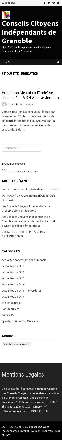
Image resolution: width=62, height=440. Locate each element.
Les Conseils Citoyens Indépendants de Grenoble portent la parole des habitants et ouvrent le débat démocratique (28, 221)
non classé (47, 87)
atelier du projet (12, 303)
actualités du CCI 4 (13, 284)
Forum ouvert (10, 309)
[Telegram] (54, 2)
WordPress (54, 430)
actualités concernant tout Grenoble (24, 260)
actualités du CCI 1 (13, 266)
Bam (7, 434)
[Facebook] (45, 2)
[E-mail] (58, 2)
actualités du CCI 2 (13, 272)
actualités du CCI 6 (13, 296)
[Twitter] (49, 2)
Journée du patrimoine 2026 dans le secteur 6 (30, 189)
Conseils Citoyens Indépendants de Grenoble (30, 32)
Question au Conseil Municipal (20, 321)
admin (15, 104)
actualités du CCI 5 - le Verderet (20, 87)
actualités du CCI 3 (13, 278)
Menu (9, 62)
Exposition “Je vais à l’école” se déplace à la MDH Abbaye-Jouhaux (31, 95)
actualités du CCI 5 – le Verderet (21, 290)
